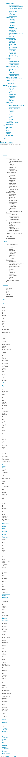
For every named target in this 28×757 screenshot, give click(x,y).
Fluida (7, 756)
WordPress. (13, 756)
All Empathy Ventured (6, 143)
